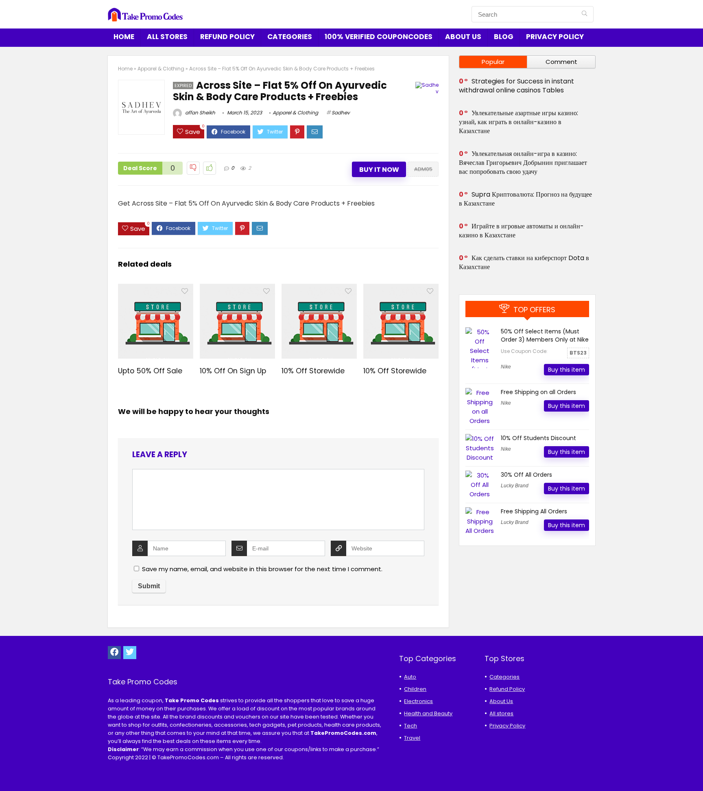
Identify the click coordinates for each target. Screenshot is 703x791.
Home (124, 37)
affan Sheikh (199, 112)
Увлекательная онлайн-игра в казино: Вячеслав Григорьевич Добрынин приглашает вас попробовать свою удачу (523, 162)
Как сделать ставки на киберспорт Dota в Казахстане (524, 262)
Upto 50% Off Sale (150, 371)
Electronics (418, 701)
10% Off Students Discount (538, 438)
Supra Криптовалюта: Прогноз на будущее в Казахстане (525, 199)
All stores (167, 37)
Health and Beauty (428, 713)
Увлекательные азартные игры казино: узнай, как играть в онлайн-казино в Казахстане (518, 122)
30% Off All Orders (526, 475)
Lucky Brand (514, 486)
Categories (289, 37)
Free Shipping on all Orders (538, 392)
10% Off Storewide (313, 371)
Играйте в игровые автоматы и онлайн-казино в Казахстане (521, 230)
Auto (410, 677)
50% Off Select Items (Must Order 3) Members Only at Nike (545, 335)
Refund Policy (227, 37)
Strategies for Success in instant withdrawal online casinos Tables (516, 86)
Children (415, 689)
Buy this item (566, 370)
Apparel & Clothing (161, 68)
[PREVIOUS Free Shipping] (8, 770)
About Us (463, 37)
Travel (412, 738)
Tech (410, 726)
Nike (506, 367)
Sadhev (341, 112)
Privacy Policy (555, 37)
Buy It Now (379, 169)
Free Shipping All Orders (534, 511)
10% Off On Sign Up (233, 371)
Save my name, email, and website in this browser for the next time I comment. (262, 569)
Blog (503, 37)
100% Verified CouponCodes (378, 37)
